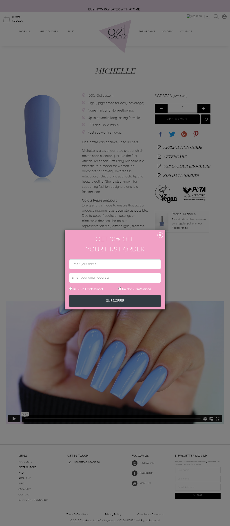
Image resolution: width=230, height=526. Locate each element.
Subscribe (115, 301)
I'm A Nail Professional (87, 289)
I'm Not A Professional (137, 289)
